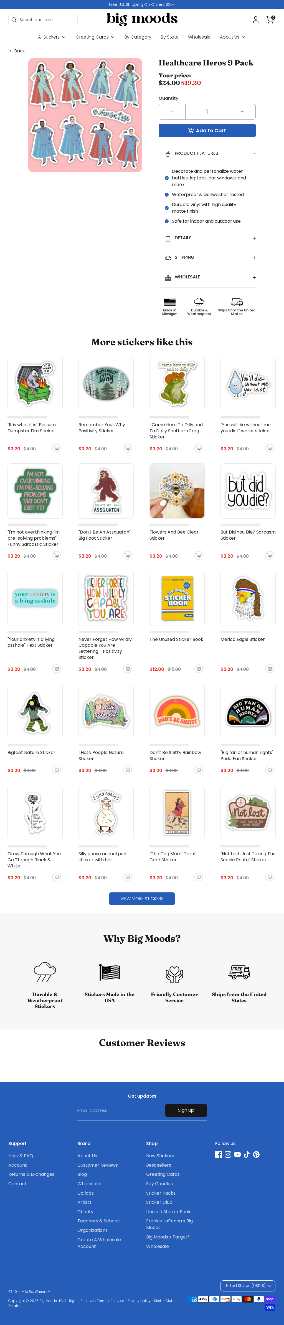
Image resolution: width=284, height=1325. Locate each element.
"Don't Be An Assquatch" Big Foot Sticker (104, 535)
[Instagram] (228, 1154)
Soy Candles (159, 1184)
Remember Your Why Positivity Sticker (101, 428)
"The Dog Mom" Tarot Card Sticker (172, 857)
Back (19, 51)
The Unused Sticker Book (176, 639)
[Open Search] (13, 19)
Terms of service (110, 1300)
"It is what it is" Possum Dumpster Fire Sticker (31, 428)
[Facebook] (218, 1154)
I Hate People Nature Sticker (101, 755)
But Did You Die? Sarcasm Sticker (248, 535)
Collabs (85, 1193)
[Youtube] (237, 1154)
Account (17, 1165)
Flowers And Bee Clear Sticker (174, 535)
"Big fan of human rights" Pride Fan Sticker (246, 755)
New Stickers (160, 1156)
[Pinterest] (256, 1154)
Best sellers (158, 1165)
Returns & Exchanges (31, 1174)
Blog (82, 1174)
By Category (138, 37)
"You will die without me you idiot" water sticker (245, 428)
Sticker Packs (161, 1193)
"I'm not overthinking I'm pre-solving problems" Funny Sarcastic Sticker (33, 538)
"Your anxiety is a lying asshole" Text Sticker (31, 642)
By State (170, 37)
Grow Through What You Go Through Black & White (34, 860)
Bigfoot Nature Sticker (31, 752)
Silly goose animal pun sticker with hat (102, 857)
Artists (84, 1202)
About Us (230, 37)
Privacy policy (139, 1300)
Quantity (168, 98)
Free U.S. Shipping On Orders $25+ (142, 4)
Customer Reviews (97, 1165)
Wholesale (199, 37)
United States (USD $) (245, 1285)
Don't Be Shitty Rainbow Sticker (175, 755)
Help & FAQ (20, 1156)
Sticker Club (159, 1202)
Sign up (186, 1110)
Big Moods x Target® (168, 1237)
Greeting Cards (93, 37)
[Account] (255, 19)
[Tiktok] (247, 1154)
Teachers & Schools (99, 1221)
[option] (142, 4)
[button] (270, 19)
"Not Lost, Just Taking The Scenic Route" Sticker (248, 857)
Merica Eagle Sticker (242, 639)
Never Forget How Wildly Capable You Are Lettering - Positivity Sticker (105, 648)
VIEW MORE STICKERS (142, 898)
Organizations (92, 1230)
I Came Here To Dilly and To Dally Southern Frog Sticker (176, 431)
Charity (85, 1212)
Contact (17, 1184)
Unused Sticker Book (168, 1212)
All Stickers (49, 37)
